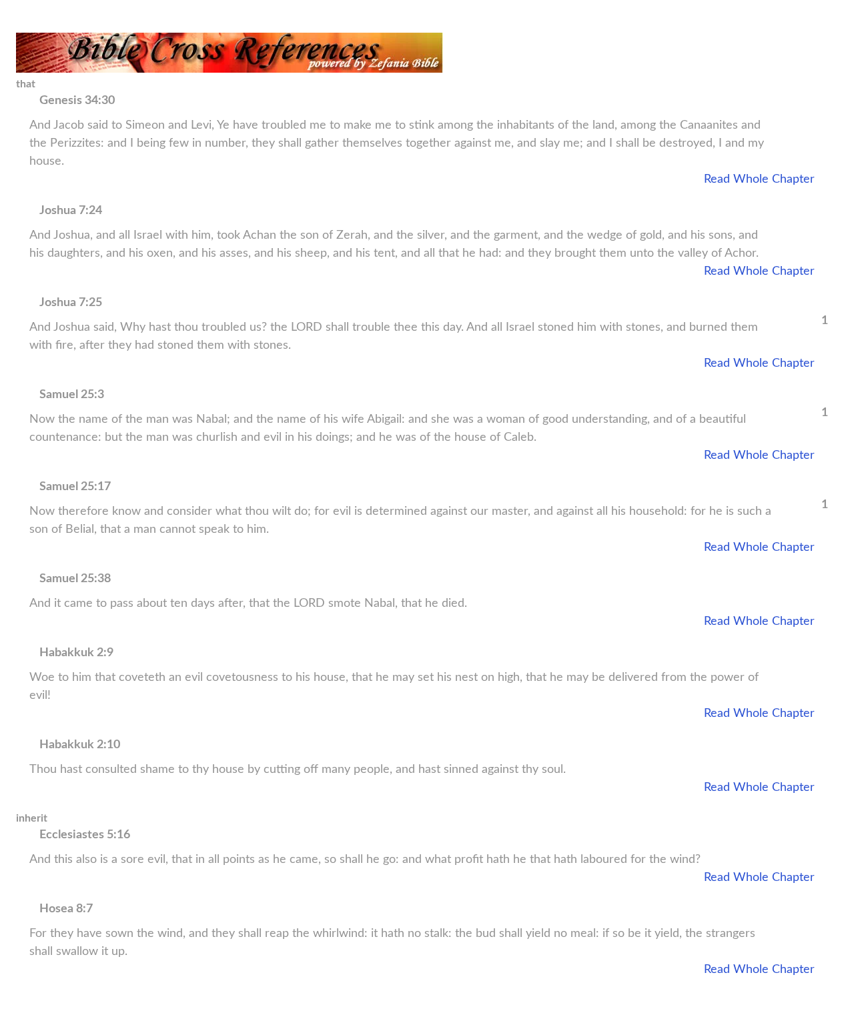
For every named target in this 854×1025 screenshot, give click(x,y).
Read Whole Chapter (759, 179)
